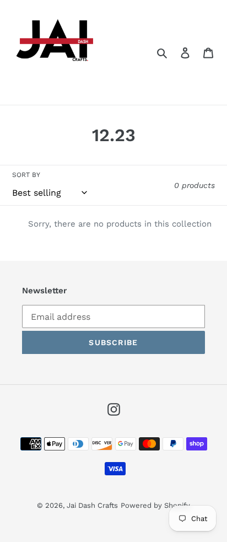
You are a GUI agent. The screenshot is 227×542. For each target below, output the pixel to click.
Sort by (26, 175)
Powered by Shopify (155, 505)
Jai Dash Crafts (92, 505)
